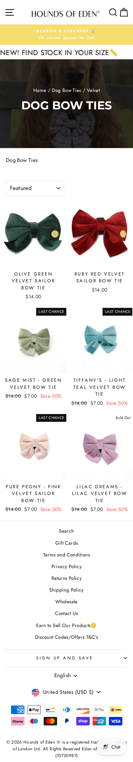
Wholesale (66, 601)
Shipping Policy (66, 589)
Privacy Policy (66, 566)
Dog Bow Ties (66, 90)
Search (66, 530)
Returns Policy (66, 578)
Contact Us (66, 613)
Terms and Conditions (66, 554)
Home (39, 90)
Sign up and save (64, 658)
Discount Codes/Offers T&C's (66, 637)
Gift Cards (66, 542)
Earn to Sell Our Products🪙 (66, 625)
